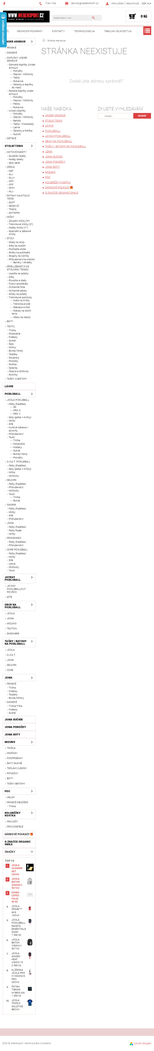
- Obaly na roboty (21, 317)
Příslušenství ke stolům (22, 259)
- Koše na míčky (21, 300)
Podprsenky (15, 758)
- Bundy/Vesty (19, 454)
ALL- (11, 191)
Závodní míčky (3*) (19, 220)
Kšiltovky (14, 475)
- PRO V (16, 413)
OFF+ (12, 188)
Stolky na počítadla (19, 252)
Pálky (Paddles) (17, 404)
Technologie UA (84, 31)
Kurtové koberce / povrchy (18, 429)
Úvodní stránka (7, 31)
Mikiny (12, 347)
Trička (12, 330)
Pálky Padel (15, 530)
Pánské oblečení (17, 802)
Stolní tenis (14, 145)
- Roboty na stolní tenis (21, 312)
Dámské (12, 52)
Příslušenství (16, 434)
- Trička (16, 440)
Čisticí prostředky (18, 283)
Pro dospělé (15, 826)
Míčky (10, 217)
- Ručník (16, 134)
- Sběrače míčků (21, 307)
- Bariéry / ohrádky (22, 262)
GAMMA (11, 504)
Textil (11, 326)
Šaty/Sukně (14, 763)
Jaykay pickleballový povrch (16, 588)
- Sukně (16, 450)
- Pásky (16, 103)
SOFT (12, 202)
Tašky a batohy (17, 378)
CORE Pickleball (17, 549)
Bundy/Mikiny (16, 697)
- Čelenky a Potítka (22, 130)
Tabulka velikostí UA (117, 31)
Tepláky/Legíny (17, 768)
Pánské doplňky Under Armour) (21, 92)
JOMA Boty (12, 734)
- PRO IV (16, 410)
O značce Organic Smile (18, 843)
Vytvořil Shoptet (142, 1043)
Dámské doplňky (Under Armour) (22, 66)
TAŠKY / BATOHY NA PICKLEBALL (15, 642)
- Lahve (16, 127)
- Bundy (16, 500)
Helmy (11, 797)
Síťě (11, 424)
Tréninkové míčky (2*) (21, 224)
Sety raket (14, 162)
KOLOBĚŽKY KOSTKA (12, 814)
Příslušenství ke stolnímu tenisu (18, 268)
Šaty (11, 344)
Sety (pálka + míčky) (20, 417)
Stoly (10, 238)
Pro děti (12, 821)
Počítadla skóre (17, 249)
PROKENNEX (14, 538)
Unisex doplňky (17, 110)
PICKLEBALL (13, 393)
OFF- (11, 181)
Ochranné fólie (17, 287)
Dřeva (11, 167)
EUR (149, 3)
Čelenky (13, 367)
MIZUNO (12, 623)
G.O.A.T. (11, 654)
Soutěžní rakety (17, 156)
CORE (10, 670)
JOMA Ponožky (15, 726)
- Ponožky (17, 70)
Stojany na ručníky (19, 255)
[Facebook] (5, 3)
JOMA (10, 523)
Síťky (11, 277)
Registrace (132, 3)
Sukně (12, 340)
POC (7, 791)
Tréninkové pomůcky (20, 297)
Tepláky (13, 354)
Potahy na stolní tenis (18, 197)
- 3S (14, 407)
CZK (144, 3)
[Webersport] (26, 16)
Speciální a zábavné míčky (20, 233)
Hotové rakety (16, 152)
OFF (11, 184)
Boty (10, 321)
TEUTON (12, 628)
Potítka (13, 364)
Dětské (11, 138)
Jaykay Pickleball (13, 578)
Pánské (11, 47)
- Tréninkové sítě (21, 304)
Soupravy (14, 357)
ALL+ (11, 177)
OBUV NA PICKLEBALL (13, 606)
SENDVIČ (14, 205)
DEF (11, 170)
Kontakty (58, 31)
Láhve (9, 386)
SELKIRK (12, 480)
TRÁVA (13, 209)
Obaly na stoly (16, 242)
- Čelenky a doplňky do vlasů (22, 86)
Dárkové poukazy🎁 (19, 834)
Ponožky (13, 361)
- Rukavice (17, 81)
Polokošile (14, 333)
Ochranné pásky (18, 290)
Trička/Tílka (15, 706)
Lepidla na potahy (18, 273)
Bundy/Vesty (16, 350)
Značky (10, 851)
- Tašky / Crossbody (23, 124)
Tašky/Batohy (16, 783)
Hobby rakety (16, 159)
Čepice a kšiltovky (19, 371)
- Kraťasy (17, 447)
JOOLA (11, 613)
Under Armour (15, 41)
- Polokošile (18, 443)
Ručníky (13, 374)
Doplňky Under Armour (17, 59)
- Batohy (16, 120)
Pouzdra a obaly (17, 280)
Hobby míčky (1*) (18, 227)
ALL (11, 174)
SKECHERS (13, 633)
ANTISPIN (14, 212)
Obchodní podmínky (30, 31)
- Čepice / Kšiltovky (22, 74)
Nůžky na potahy (18, 294)
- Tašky (16, 77)
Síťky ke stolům (17, 245)
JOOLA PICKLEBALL (18, 399)
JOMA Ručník (14, 719)
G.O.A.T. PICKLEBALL (18, 461)
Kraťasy (13, 337)
